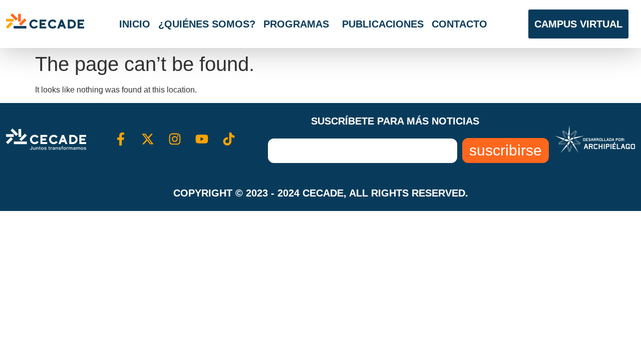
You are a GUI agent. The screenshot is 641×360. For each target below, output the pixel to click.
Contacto (459, 24)
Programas (296, 24)
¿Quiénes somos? (206, 24)
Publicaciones (383, 24)
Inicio (134, 24)
